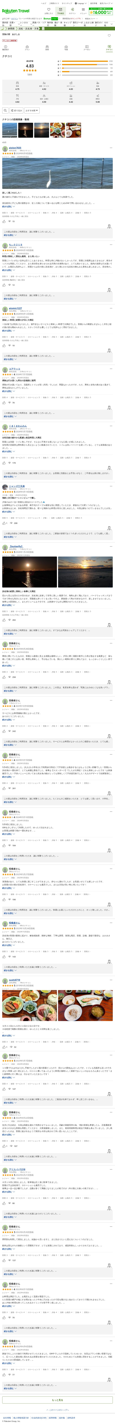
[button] (9, 130)
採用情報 (53, 1418)
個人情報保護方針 (21, 1418)
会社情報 (7, 1418)
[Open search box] (5, 110)
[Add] (109, 35)
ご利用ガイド (54, 3)
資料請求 (71, 1418)
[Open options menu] (111, 147)
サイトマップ (67, 3)
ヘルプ (43, 3)
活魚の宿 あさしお (11, 34)
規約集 (62, 1418)
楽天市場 (93, 3)
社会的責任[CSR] (38, 1418)
